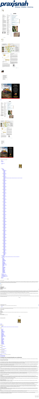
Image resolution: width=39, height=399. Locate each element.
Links (1, 160)
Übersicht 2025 (5, 170)
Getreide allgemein (4, 260)
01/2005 (4, 236)
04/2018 (4, 193)
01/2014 (4, 207)
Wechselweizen (4, 269)
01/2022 (4, 182)
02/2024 (4, 175)
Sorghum (2, 340)
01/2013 (4, 210)
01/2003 (4, 242)
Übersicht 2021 (5, 183)
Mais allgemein (4, 263)
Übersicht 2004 (5, 237)
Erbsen (3, 258)
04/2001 (4, 247)
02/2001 (4, 248)
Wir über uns (2, 277)
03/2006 (4, 232)
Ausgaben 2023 (4, 176)
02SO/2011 (5, 216)
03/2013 (4, 209)
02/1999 (4, 254)
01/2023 (4, 179)
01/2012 (4, 213)
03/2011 (4, 215)
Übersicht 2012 (5, 211)
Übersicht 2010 (5, 218)
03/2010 (4, 219)
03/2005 (4, 235)
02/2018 (4, 194)
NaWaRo (3, 264)
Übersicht (2, 326)
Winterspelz (2, 342)
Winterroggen (4, 270)
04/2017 (4, 196)
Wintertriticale (4, 271)
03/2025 (4, 171)
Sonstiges (3, 268)
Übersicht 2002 (5, 243)
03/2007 (4, 228)
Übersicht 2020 (5, 186)
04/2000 (4, 250)
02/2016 (4, 200)
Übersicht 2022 (5, 180)
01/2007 (4, 229)
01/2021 (4, 185)
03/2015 (4, 203)
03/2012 (4, 212)
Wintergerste (2, 341)
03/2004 (4, 238)
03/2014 (4, 206)
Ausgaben (2, 168)
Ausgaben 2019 (4, 189)
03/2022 (4, 181)
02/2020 (4, 188)
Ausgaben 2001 (4, 246)
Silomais (2, 337)
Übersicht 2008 (5, 224)
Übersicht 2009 (5, 221)
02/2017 (4, 197)
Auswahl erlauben (1, 287)
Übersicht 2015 (5, 202)
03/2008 (4, 225)
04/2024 (4, 174)
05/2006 (4, 231)
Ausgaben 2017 (4, 195)
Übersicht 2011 (5, 214)
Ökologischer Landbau (3, 336)
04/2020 (4, 187)
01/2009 (4, 223)
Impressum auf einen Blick (5, 275)
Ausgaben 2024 (4, 173)
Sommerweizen (4, 267)
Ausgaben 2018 (4, 192)
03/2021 (4, 184)
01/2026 (3, 169)
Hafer (3, 261)
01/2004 (4, 239)
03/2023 (4, 178)
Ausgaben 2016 (4, 198)
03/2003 (4, 241)
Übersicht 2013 (5, 208)
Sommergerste (2, 338)
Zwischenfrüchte (4, 272)
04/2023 (4, 177)
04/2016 (4, 199)
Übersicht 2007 (5, 227)
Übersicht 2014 (5, 205)
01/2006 (4, 233)
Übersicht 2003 (5, 240)
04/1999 (4, 253)
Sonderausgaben (2, 255)
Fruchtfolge (2, 330)
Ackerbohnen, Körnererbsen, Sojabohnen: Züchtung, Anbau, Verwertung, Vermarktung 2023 (11, 256)
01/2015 (4, 204)
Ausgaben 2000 (4, 249)
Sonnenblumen (2, 339)
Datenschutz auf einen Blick (5, 276)
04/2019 (4, 190)
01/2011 (4, 217)
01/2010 (4, 220)
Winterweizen (2, 343)
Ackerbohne (4, 257)
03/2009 (4, 222)
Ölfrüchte (3, 265)
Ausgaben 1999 (4, 252)
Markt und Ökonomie (3, 335)
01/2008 (4, 226)
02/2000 (4, 251)
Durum (2, 329)
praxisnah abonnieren (4, 274)
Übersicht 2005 (5, 234)
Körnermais (4, 262)
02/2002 (4, 245)
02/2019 (4, 191)
